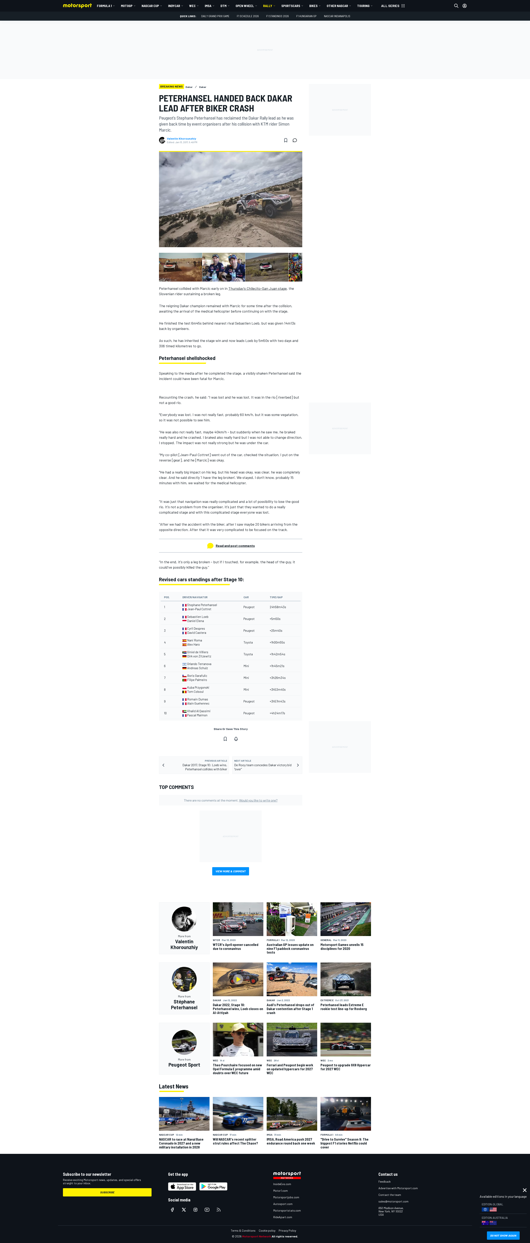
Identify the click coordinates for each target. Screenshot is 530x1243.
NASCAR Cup (150, 6)
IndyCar (174, 6)
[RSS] (218, 1210)
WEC (192, 6)
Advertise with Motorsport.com (398, 1188)
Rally (267, 6)
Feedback (384, 1181)
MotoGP (126, 6)
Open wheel (245, 6)
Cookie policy (267, 1230)
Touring (363, 6)
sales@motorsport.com (393, 1201)
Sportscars (290, 6)
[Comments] (296, 140)
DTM (223, 6)
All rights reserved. (285, 1236)
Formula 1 (104, 6)
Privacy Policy (287, 1230)
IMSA (208, 6)
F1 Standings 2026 (277, 16)
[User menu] (464, 6)
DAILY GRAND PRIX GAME (215, 16)
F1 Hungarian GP (306, 16)
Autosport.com (283, 1204)
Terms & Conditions (243, 1230)
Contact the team (389, 1194)
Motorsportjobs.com (286, 1197)
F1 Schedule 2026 (248, 16)
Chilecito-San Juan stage (257, 288)
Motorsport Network (256, 1236)
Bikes (313, 6)
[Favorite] (286, 140)
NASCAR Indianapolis (337, 16)
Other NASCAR (337, 6)
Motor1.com (280, 1190)
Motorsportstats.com (287, 1210)
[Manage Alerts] (236, 739)
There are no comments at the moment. (231, 800)
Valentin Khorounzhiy (181, 138)
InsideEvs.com (282, 1184)
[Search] (456, 6)
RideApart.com (282, 1217)
